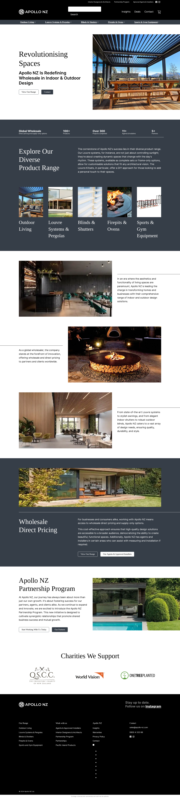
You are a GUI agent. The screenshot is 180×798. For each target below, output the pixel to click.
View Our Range (29, 92)
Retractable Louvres (109, 758)
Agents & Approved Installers (68, 728)
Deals (137, 11)
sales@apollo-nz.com (139, 727)
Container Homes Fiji (109, 777)
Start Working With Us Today (34, 629)
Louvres (102, 751)
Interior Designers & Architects (99, 2)
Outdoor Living (25, 728)
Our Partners (60, 629)
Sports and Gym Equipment (31, 745)
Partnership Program (121, 2)
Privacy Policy (99, 736)
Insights (126, 11)
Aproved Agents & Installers (143, 2)
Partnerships (61, 741)
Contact (149, 11)
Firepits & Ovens (26, 741)
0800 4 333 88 (136, 732)
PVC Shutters (105, 773)
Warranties (97, 732)
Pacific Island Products (66, 745)
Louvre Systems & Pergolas (30, 732)
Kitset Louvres (106, 766)
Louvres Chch (105, 754)
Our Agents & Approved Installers (117, 554)
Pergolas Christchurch (110, 770)
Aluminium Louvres (108, 762)
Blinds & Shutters (26, 736)
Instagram (153, 706)
